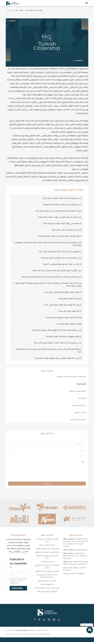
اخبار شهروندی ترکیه (47, 584)
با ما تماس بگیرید (17, 633)
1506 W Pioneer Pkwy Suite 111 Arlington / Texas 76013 (75, 563)
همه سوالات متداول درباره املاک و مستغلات (71, 376)
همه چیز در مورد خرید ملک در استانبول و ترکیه (47, 566)
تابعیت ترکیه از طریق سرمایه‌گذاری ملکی (47, 556)
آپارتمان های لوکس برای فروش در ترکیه (47, 540)
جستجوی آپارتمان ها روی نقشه (47, 591)
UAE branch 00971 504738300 (73, 573)
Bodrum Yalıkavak (82, 549)
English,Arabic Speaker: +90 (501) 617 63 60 (74, 569)
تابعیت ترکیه (81, 383)
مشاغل (8, 633)
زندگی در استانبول (80, 412)
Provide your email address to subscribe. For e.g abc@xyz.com (18, 581)
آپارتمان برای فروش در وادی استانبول (47, 571)
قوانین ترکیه (82, 398)
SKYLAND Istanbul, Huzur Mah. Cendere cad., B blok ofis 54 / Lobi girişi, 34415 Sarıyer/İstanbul (75, 542)
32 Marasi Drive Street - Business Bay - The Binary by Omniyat (75, 556)
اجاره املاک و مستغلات (78, 405)
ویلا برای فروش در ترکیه (47, 544)
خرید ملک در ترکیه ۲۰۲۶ (47, 561)
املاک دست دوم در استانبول (47, 580)
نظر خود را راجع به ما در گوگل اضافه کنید (37, 633)
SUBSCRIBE (17, 588)
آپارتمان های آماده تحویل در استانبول (47, 548)
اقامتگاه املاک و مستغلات (77, 390)
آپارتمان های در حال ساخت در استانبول (47, 552)
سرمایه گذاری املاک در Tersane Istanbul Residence (47, 576)
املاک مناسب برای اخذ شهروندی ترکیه (47, 587)
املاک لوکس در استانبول (78, 419)
